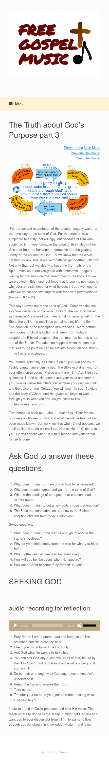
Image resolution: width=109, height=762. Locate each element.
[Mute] (79, 625)
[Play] (15, 625)
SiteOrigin (51, 752)
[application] (54, 625)
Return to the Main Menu (82, 147)
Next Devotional (88, 158)
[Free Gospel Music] (54, 44)
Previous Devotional (85, 152)
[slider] (90, 625)
